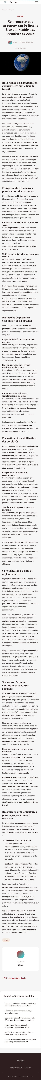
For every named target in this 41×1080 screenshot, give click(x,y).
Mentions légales (16, 1067)
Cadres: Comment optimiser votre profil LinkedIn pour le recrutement (20, 1040)
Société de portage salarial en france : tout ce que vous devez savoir (19, 1033)
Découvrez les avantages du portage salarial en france (18, 1012)
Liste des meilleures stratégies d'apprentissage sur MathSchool (17, 1026)
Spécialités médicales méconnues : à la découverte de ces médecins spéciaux (20, 1019)
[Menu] (36, 2)
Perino (13, 2)
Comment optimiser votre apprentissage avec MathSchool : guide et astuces (20, 1004)
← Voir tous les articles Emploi (14, 978)
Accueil (4, 10)
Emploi (11, 10)
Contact (28, 1067)
